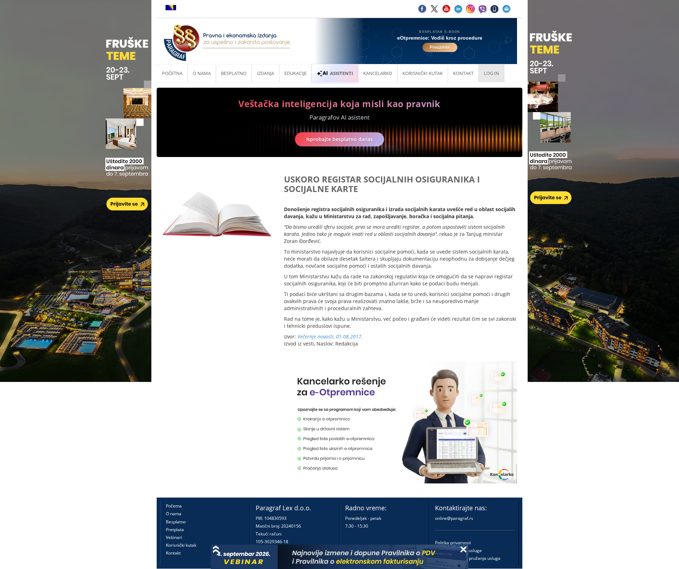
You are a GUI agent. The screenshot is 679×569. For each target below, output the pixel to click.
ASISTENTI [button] (341, 73)
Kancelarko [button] (377, 73)
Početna (172, 73)
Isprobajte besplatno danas (339, 139)
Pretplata (175, 530)
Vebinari (174, 537)
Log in (491, 73)
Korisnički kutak (181, 545)
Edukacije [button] (295, 73)
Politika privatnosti (453, 543)
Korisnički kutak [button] (422, 73)
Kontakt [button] (463, 73)
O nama (202, 73)
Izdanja (265, 73)
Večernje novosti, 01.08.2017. (330, 336)
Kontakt (173, 553)
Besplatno (233, 73)
